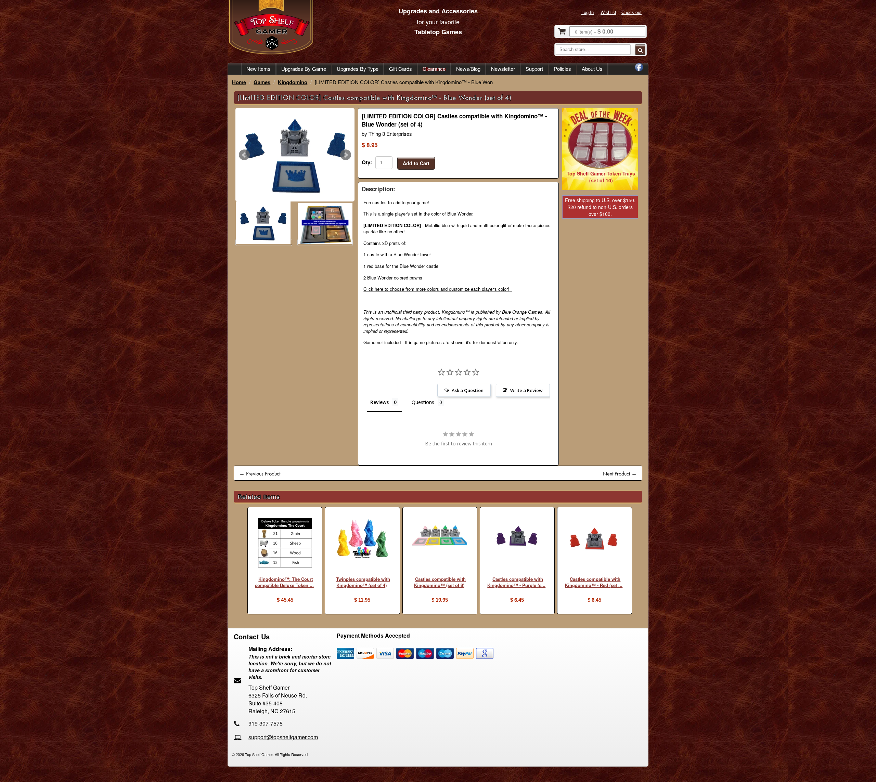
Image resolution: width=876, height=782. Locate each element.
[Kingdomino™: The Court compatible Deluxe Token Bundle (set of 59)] (285, 543)
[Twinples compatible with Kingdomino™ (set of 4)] (362, 539)
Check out (631, 12)
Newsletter (503, 68)
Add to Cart (416, 163)
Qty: (367, 162)
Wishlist (608, 12)
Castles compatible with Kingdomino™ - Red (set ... (593, 582)
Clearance (434, 68)
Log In (587, 12)
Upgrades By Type (357, 68)
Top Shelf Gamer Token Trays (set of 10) (601, 177)
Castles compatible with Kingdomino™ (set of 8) (440, 582)
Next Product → (620, 473)
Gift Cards (400, 68)
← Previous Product (259, 473)
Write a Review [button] (526, 390)
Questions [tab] (423, 402)
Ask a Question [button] (468, 390)
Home (239, 82)
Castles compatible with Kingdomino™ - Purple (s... (516, 582)
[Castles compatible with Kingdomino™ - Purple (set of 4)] (517, 537)
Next (345, 154)
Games (262, 82)
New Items (258, 68)
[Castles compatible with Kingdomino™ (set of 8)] (440, 539)
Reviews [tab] (379, 402)
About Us (592, 68)
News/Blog (468, 68)
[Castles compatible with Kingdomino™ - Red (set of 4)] (594, 540)
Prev (244, 154)
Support (534, 68)
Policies (562, 68)
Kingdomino (292, 82)
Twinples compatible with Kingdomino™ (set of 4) (363, 582)
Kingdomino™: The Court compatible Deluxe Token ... (284, 582)
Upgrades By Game (303, 68)
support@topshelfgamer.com (283, 737)
